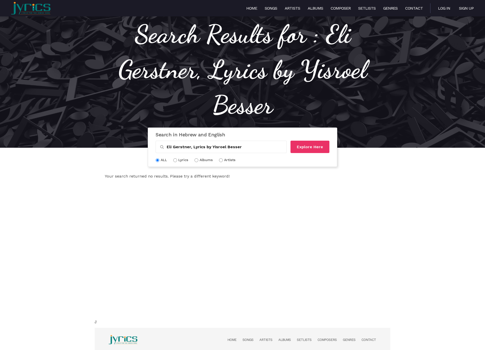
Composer (341, 8)
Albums (315, 8)
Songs (271, 8)
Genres (390, 8)
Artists (292, 8)
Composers (327, 340)
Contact (414, 8)
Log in (444, 8)
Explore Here (310, 146)
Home (251, 8)
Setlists (367, 8)
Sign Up (466, 8)
